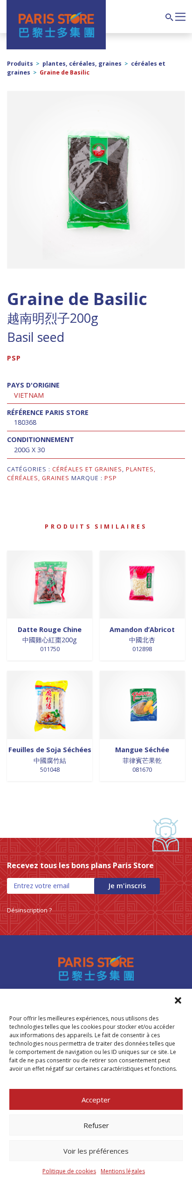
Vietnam (29, 395)
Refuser (96, 1125)
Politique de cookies (69, 1171)
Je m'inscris (127, 885)
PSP (14, 358)
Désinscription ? (29, 910)
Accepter (96, 1099)
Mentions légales (123, 1171)
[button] (178, 1000)
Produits (20, 64)
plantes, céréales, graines (82, 64)
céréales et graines (87, 469)
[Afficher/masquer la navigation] (180, 16)
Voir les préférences (96, 1151)
